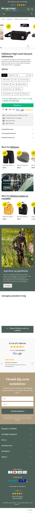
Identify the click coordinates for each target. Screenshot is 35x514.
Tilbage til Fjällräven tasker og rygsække (19, 329)
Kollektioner (10, 19)
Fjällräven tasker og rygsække (21, 19)
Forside (3, 19)
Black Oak (25, 94)
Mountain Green (7, 89)
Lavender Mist (7, 94)
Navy (30, 75)
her (18, 418)
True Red (16, 94)
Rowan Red (22, 75)
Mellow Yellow (22, 84)
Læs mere (17, 65)
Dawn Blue (6, 84)
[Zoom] (28, 46)
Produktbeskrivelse (7, 129)
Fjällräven (14, 147)
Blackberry (18, 89)
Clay (13, 84)
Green (15, 80)
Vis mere (7, 188)
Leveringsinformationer (9, 133)
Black (4, 75)
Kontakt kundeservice (8, 138)
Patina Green (6, 80)
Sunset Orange (24, 80)
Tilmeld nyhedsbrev (17, 411)
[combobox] (17, 13)
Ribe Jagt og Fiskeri (11, 503)
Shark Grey (12, 75)
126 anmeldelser (20, 350)
